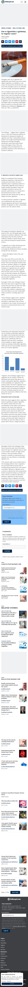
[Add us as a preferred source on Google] (20, 41)
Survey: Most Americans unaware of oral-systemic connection (8, 858)
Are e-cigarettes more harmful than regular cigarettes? (7, 634)
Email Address (7, 504)
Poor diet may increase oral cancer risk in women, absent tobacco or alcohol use (9, 813)
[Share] (6, 41)
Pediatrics (20, 106)
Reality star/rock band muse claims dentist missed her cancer (8, 569)
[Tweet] (13, 41)
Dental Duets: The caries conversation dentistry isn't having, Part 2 (9, 708)
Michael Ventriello (7, 712)
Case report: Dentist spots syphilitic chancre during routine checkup (9, 824)
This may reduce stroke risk (9, 801)
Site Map (24, 979)
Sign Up (6, 522)
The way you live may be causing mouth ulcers (9, 596)
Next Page (15, 892)
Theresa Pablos (5, 36)
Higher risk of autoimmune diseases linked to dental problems (8, 578)
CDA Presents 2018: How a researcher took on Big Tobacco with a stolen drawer (8, 614)
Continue (7, 551)
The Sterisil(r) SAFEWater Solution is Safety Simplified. (9, 588)
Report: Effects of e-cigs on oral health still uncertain (9, 623)
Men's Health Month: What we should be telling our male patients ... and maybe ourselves (9, 869)
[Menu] (25, 2)
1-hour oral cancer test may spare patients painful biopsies (9, 762)
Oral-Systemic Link (19, 28)
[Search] (21, 2)
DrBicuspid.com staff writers (10, 862)
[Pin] (16, 41)
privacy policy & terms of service (15, 518)
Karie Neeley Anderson (9, 766)
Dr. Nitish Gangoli (7, 873)
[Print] (2, 41)
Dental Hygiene (6, 28)
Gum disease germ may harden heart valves (8, 751)
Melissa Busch (6, 689)
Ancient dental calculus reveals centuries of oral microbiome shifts (8, 881)
